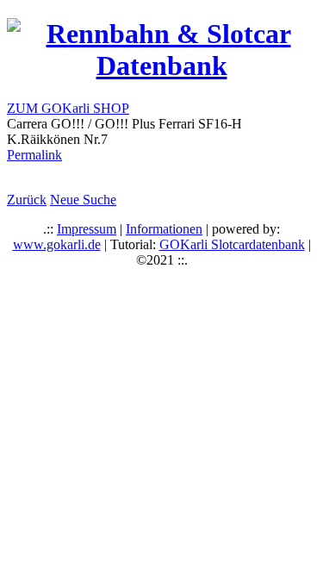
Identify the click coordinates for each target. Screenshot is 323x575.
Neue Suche (83, 199)
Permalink (34, 154)
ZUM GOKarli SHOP (68, 108)
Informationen (164, 229)
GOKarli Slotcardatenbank (232, 244)
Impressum (86, 229)
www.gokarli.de (57, 244)
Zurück (27, 199)
